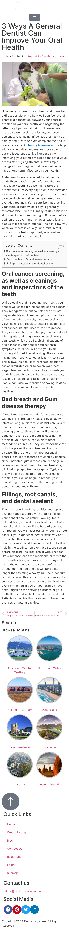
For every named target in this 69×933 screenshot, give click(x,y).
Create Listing (16, 832)
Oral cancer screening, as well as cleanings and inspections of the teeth (32, 253)
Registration (15, 856)
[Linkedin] (34, 909)
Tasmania (49, 747)
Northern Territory (19, 709)
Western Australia (49, 784)
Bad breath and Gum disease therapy (29, 259)
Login (11, 865)
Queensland (49, 709)
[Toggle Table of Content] (60, 246)
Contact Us (14, 848)
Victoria (20, 784)
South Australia (20, 747)
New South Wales (49, 668)
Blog (10, 840)
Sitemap (12, 873)
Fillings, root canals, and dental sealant (30, 263)
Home (11, 824)
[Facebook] (8, 909)
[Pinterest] (16, 909)
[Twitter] (25, 909)
